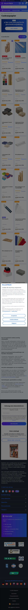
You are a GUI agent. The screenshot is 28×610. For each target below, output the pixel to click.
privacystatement (6, 311)
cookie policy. (14, 311)
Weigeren (14, 323)
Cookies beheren (14, 319)
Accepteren (14, 315)
